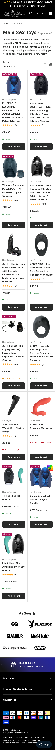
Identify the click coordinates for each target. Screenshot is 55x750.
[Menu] (50, 13)
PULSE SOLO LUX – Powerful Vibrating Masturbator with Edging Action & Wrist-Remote (41, 192)
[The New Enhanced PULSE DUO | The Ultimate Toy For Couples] (13, 166)
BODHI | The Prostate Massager (41, 426)
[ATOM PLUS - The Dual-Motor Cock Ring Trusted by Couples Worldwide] (41, 244)
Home (5, 23)
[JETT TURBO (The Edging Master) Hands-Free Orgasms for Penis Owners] (13, 326)
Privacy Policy (40, 737)
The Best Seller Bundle (11, 497)
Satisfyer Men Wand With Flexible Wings (13, 428)
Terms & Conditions (24, 737)
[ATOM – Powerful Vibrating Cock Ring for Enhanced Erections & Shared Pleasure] (41, 326)
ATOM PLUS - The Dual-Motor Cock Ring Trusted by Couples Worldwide (41, 269)
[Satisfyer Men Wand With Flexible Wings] (13, 405)
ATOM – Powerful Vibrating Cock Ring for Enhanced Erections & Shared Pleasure (41, 353)
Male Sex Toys (16, 23)
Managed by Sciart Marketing (15, 733)
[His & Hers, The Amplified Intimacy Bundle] (13, 544)
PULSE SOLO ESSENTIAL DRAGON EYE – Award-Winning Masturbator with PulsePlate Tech (12, 112)
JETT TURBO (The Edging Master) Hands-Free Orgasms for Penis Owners (13, 353)
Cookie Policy (8, 740)
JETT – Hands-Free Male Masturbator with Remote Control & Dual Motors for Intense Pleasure (13, 272)
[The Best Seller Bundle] (13, 476)
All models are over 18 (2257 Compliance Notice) (23, 743)
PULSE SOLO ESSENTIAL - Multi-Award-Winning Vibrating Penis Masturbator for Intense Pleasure (41, 112)
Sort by (7, 62)
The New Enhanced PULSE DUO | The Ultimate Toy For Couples (13, 190)
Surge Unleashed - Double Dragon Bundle (41, 499)
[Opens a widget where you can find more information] (44, 745)
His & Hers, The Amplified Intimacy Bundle (13, 567)
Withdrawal (8, 737)
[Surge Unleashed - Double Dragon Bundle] (41, 476)
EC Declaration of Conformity (29, 740)
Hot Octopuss (15, 730)
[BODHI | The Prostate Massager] (41, 405)
